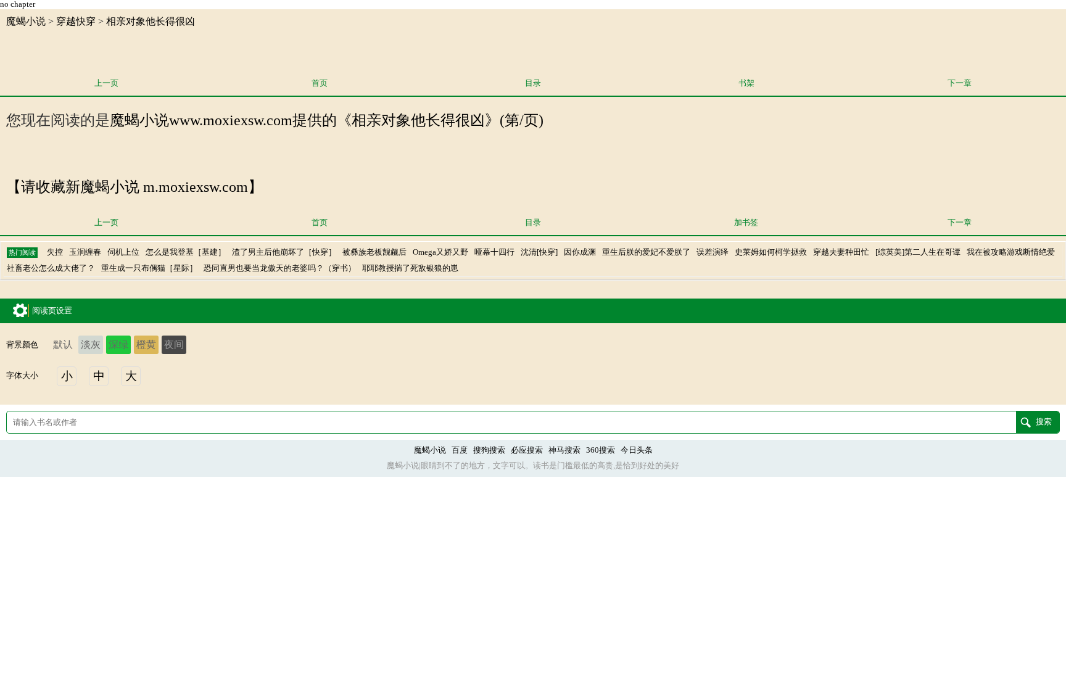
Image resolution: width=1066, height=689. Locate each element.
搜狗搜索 (489, 450)
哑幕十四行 (494, 252)
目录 (533, 83)
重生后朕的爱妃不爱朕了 (646, 252)
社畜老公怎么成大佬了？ (51, 268)
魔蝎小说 (26, 21)
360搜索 (600, 450)
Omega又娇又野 (440, 252)
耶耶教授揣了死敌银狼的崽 (410, 268)
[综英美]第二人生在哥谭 (918, 252)
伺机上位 (123, 252)
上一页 (106, 83)
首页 (320, 83)
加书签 (746, 222)
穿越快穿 (76, 21)
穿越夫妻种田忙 (841, 252)
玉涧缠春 (85, 252)
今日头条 (637, 450)
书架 (746, 83)
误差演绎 (712, 252)
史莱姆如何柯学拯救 (771, 252)
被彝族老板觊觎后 (374, 252)
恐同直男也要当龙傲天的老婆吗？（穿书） (280, 268)
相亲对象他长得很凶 (150, 21)
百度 (460, 450)
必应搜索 (527, 450)
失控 (55, 252)
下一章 (960, 83)
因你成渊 (580, 252)
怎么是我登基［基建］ (186, 252)
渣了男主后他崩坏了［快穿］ (284, 252)
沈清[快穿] (539, 252)
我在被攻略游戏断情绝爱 (1011, 252)
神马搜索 (564, 450)
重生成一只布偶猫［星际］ (149, 268)
